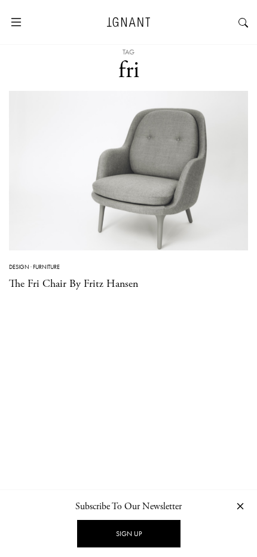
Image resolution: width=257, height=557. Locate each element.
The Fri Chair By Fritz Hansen (73, 283)
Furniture (46, 267)
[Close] (240, 505)
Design (19, 267)
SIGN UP (129, 533)
